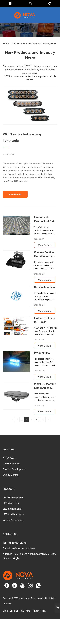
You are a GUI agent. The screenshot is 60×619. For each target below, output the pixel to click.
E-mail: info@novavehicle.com (19, 548)
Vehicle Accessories (13, 520)
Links (5, 611)
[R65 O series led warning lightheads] (30, 107)
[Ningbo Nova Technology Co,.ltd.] (28, 15)
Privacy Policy (39, 611)
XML (28, 611)
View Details (15, 194)
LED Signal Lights (12, 508)
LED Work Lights (12, 503)
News (16, 43)
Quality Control (10, 474)
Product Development (14, 469)
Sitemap (14, 611)
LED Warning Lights (13, 497)
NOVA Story (9, 458)
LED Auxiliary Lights (13, 514)
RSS (22, 611)
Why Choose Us (11, 463)
